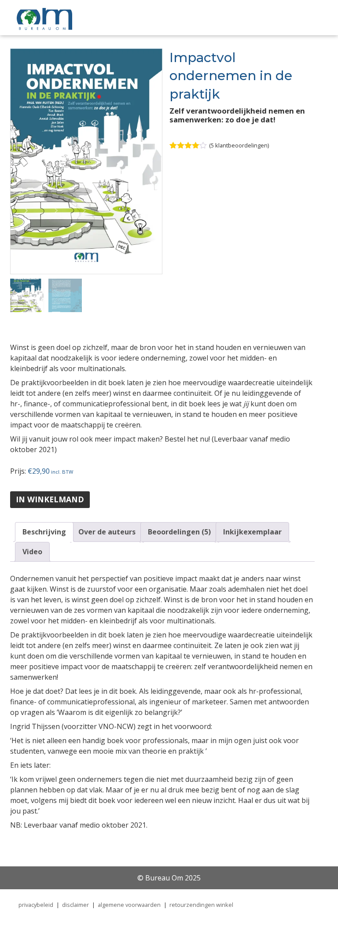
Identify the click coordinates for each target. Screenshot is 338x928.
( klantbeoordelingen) (239, 145)
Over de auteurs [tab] (107, 532)
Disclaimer (75, 905)
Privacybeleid (35, 905)
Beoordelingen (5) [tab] (179, 532)
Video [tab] (32, 551)
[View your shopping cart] (269, 19)
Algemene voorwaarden (129, 905)
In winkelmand (50, 499)
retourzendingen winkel (201, 905)
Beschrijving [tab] (44, 532)
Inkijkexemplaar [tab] (252, 532)
